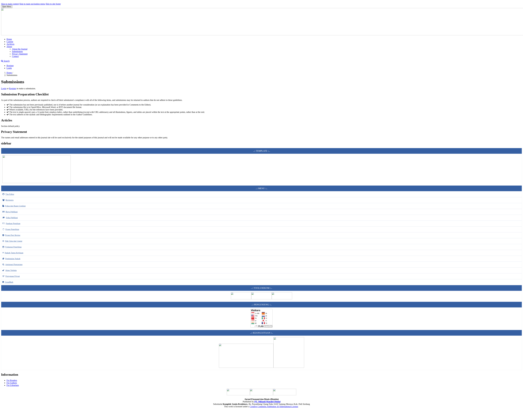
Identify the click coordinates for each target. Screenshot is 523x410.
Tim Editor (9, 194)
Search (6, 61)
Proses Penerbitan (12, 229)
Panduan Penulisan (13, 224)
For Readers (12, 380)
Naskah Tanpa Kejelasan (14, 253)
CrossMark (9, 282)
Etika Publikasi (12, 218)
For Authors (12, 383)
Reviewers (9, 200)
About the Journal (19, 49)
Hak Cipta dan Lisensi (13, 241)
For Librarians (13, 385)
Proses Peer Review (12, 235)
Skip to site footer (53, 4)
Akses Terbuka (11, 270)
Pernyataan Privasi (12, 276)
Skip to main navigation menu (32, 4)
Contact (15, 56)
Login (9, 68)
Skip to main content (10, 4)
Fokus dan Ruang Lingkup (15, 206)
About (9, 46)
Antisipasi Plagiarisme (13, 265)
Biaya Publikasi (12, 212)
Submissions (17, 51)
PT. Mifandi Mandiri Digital (267, 401)
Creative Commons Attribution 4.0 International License (274, 406)
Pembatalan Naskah (12, 259)
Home (9, 39)
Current (10, 41)
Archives (10, 44)
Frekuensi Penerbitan (13, 247)
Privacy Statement (20, 54)
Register (10, 65)
